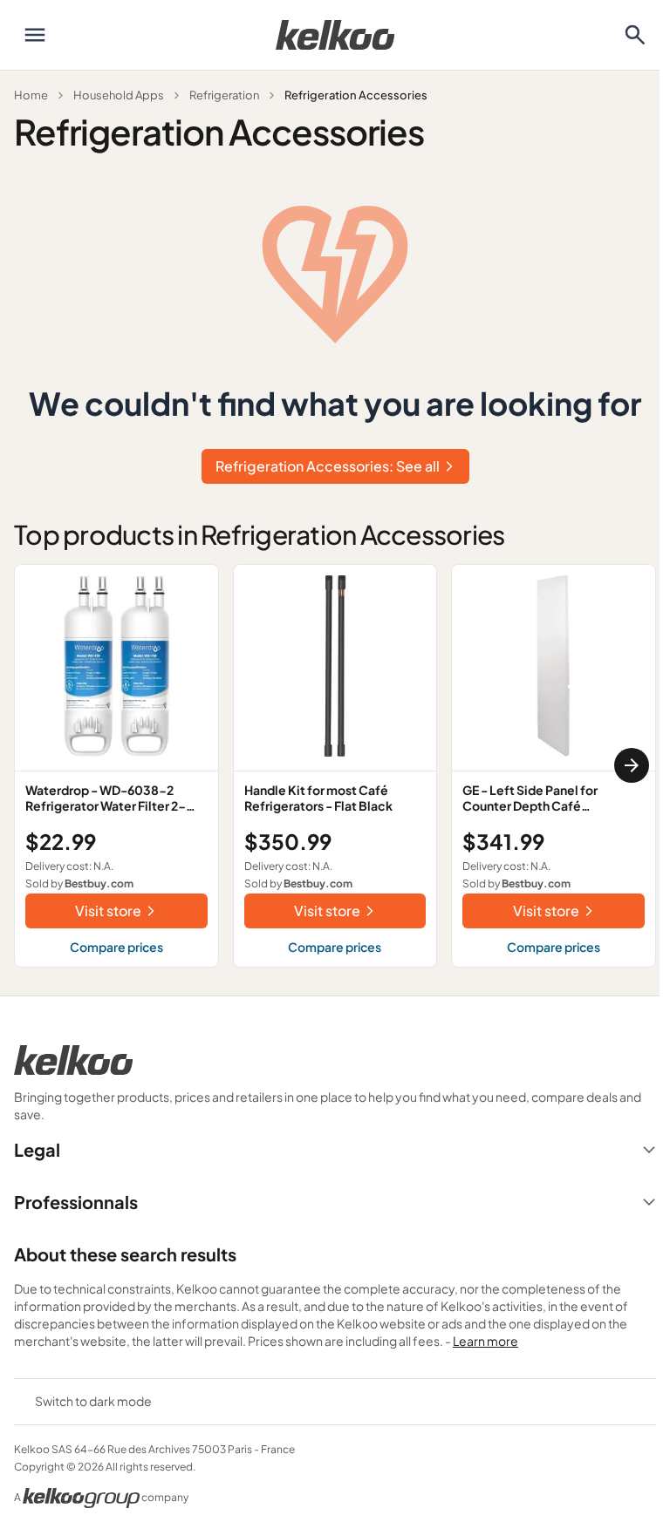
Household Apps (118, 95)
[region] (335, 766)
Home (31, 95)
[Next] (631, 765)
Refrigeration (224, 95)
